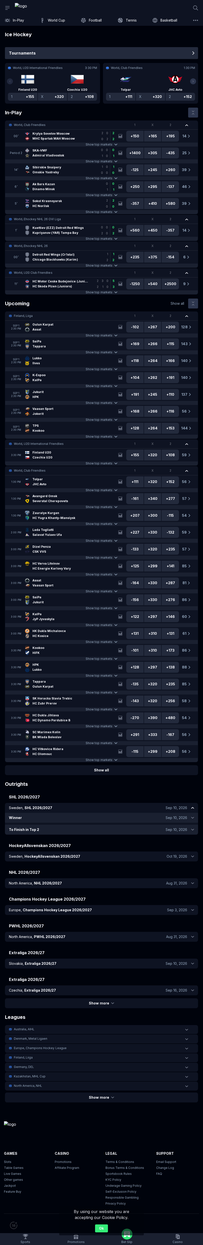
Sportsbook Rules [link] (118, 1174)
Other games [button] (13, 1180)
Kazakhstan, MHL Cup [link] (30, 1076)
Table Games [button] (14, 1168)
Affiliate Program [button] (67, 1168)
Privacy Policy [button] (115, 1203)
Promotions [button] (63, 1162)
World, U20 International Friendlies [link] (39, 444)
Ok (101, 1228)
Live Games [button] (12, 1174)
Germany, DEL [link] (24, 1067)
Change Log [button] (165, 1168)
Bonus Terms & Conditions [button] (124, 1168)
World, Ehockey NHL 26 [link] (31, 246)
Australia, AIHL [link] (24, 1029)
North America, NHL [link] (28, 1086)
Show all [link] (177, 303)
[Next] (193, 81)
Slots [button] (7, 1162)
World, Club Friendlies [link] (30, 125)
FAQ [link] (159, 1174)
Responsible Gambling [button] (122, 1197)
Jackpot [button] (10, 1185)
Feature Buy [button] (12, 1191)
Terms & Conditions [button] (119, 1162)
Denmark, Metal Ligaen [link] (30, 1038)
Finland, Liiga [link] (23, 316)
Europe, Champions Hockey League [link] (40, 1048)
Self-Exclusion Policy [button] (120, 1191)
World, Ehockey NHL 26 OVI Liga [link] (37, 219)
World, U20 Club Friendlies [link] (33, 272)
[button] (101, 125)
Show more (99, 1003)
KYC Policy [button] (113, 1180)
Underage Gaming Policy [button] (123, 1185)
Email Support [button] (166, 1162)
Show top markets (99, 144)
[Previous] (10, 81)
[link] (32, 8)
